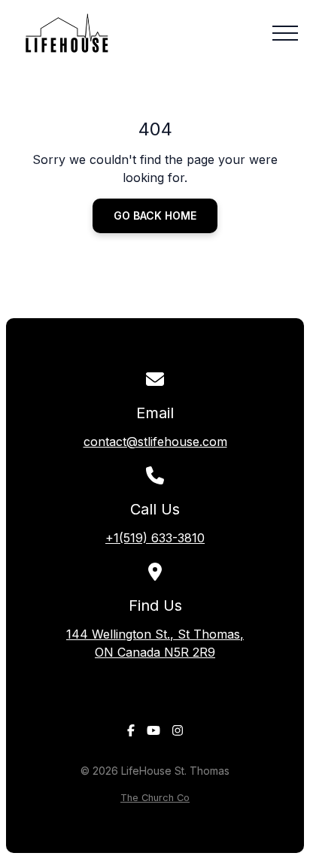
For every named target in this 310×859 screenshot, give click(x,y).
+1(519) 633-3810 (155, 537)
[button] (285, 33)
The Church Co (155, 797)
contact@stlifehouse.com (155, 441)
